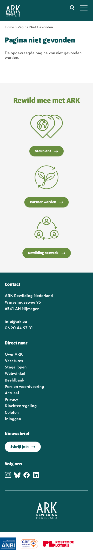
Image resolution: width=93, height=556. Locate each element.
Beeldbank (14, 380)
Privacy (11, 399)
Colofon (12, 412)
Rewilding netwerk (43, 253)
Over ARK (14, 354)
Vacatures (14, 360)
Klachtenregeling (21, 405)
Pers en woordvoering (24, 386)
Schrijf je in (19, 447)
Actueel (12, 393)
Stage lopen (16, 367)
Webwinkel (15, 373)
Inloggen (13, 418)
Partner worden (43, 202)
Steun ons (43, 151)
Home (9, 26)
